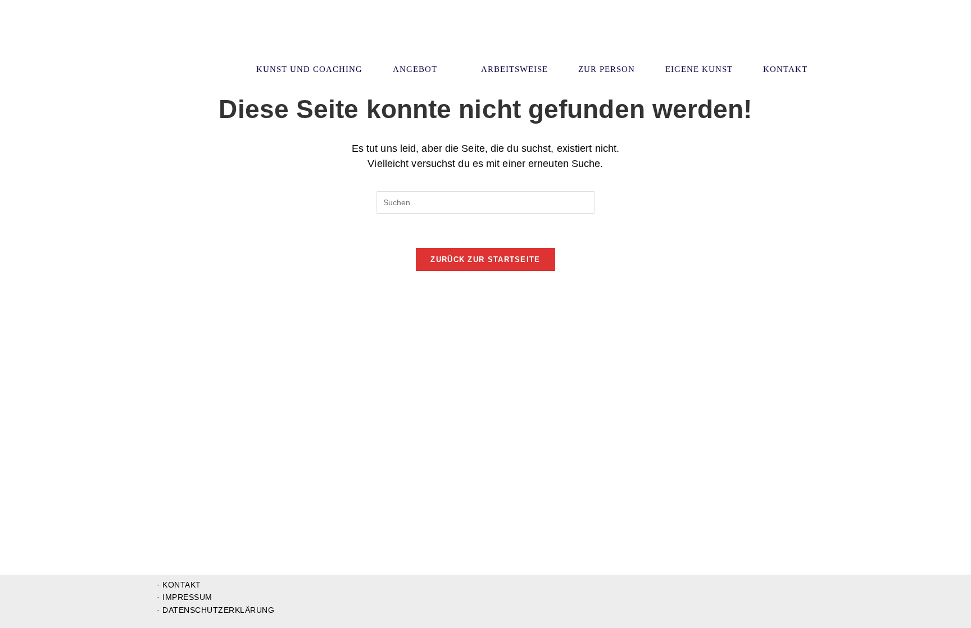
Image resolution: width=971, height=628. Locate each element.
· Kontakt (179, 584)
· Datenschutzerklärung (215, 610)
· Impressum (184, 597)
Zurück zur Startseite (485, 259)
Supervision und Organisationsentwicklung (222, 38)
